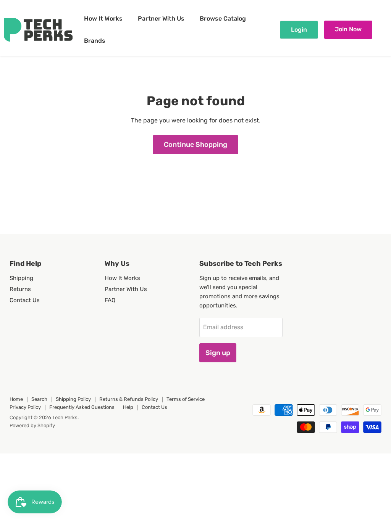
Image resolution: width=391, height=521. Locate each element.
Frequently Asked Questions (82, 407)
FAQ (110, 300)
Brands (94, 40)
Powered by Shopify (32, 425)
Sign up (217, 353)
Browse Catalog (223, 18)
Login (299, 29)
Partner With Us (161, 18)
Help (128, 407)
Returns (20, 289)
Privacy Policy (25, 407)
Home (16, 399)
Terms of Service (185, 399)
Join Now (348, 29)
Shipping (21, 278)
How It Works (103, 18)
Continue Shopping (195, 144)
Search (39, 399)
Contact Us (25, 300)
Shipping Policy (73, 399)
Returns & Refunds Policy (128, 399)
